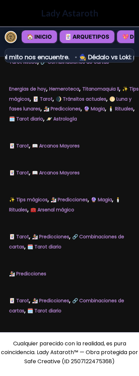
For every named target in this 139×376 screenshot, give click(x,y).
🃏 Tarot (43, 99)
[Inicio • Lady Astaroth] (11, 37)
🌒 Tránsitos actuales (81, 99)
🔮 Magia (94, 108)
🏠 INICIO (39, 36)
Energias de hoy (27, 89)
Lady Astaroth (69, 13)
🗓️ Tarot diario (26, 118)
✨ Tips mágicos (28, 199)
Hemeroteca (64, 89)
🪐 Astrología (61, 118)
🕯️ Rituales (120, 108)
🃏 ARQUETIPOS (87, 36)
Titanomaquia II (100, 89)
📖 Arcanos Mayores (56, 145)
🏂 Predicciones (62, 108)
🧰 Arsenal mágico (52, 209)
